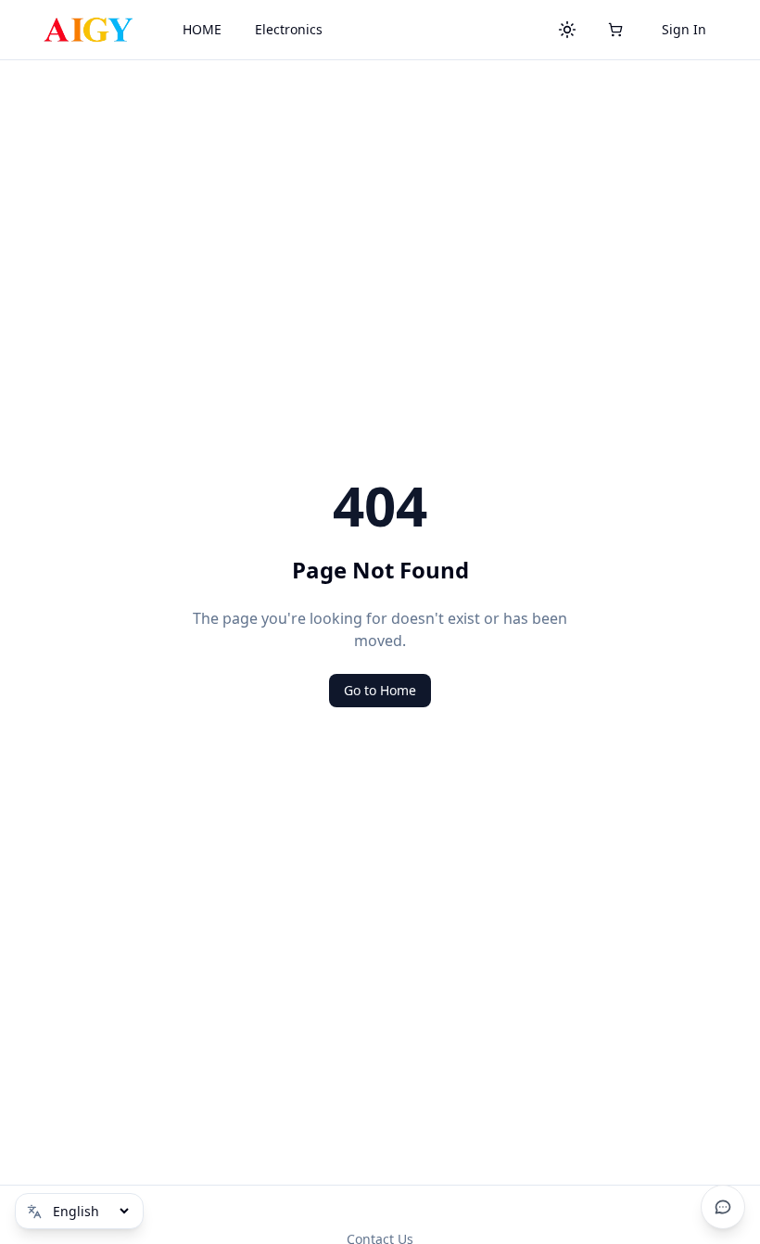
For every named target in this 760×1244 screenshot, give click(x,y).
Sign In (684, 29)
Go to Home (380, 690)
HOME (202, 29)
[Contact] (723, 1207)
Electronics (289, 29)
